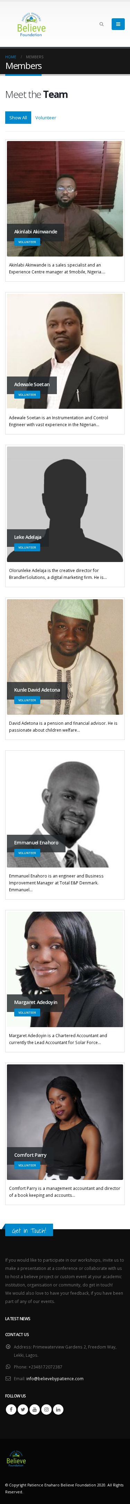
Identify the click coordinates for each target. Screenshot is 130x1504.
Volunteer (45, 117)
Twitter (23, 1409)
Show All (18, 117)
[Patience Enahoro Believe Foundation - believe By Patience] (31, 24)
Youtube (34, 1409)
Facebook (11, 1409)
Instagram (46, 1409)
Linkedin (58, 1409)
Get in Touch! (29, 1230)
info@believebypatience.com (55, 1378)
